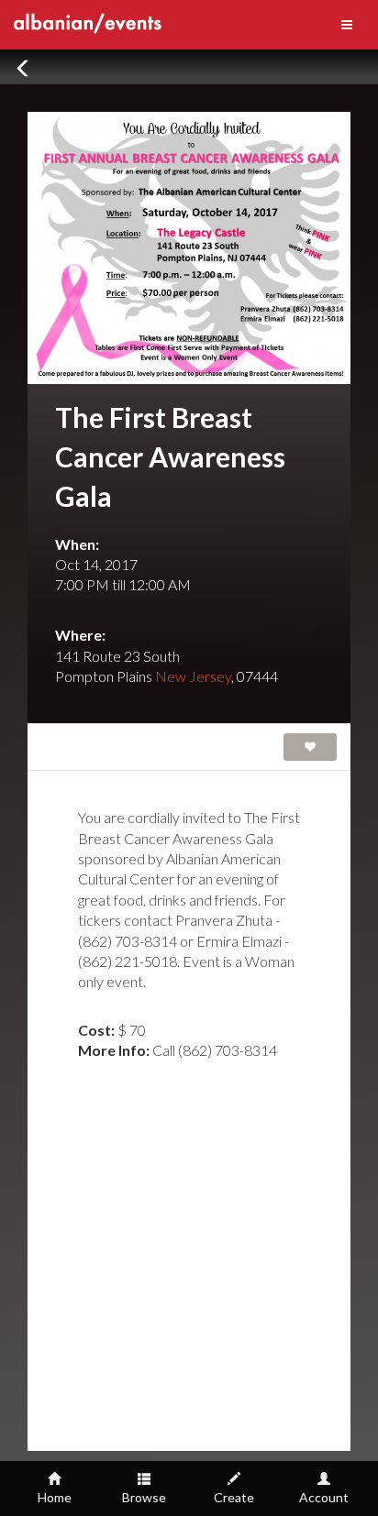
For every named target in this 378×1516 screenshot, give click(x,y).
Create (234, 1497)
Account (324, 1497)
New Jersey (193, 676)
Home (55, 1497)
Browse (144, 1497)
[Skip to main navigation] (346, 24)
